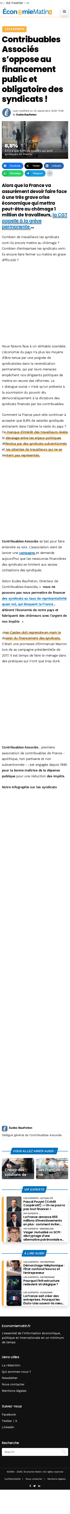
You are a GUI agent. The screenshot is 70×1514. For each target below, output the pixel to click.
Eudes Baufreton (20, 1128)
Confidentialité (12, 1479)
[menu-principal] (64, 11)
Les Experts (14, 29)
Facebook (9, 1414)
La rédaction (11, 1365)
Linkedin (8, 1427)
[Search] (64, 1451)
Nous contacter (13, 1384)
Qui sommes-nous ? (16, 1371)
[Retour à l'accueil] (27, 11)
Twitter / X (9, 1421)
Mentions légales (14, 1391)
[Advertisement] (35, 303)
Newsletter (10, 1378)
